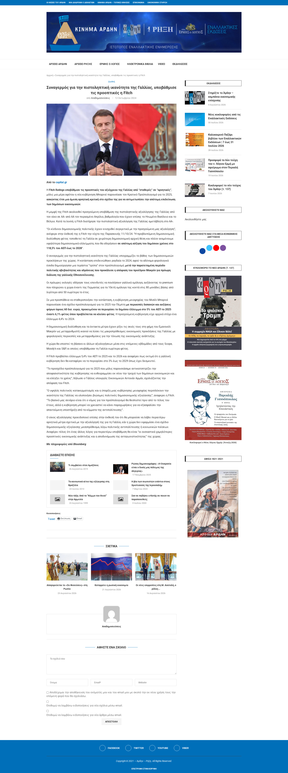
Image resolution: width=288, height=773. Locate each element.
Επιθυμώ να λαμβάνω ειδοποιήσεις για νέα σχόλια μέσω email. (84, 705)
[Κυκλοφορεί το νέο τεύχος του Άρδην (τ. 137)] (195, 190)
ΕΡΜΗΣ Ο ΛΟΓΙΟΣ (110, 64)
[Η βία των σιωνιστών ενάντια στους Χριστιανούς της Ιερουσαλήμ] (120, 485)
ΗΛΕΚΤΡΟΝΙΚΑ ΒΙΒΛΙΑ (140, 64)
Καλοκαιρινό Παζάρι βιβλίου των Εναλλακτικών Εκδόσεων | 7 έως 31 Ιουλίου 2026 (224, 140)
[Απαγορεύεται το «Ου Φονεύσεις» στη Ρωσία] (67, 566)
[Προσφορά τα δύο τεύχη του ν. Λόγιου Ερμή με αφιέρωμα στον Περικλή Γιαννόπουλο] (195, 165)
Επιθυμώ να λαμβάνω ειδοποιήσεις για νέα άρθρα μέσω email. (84, 715)
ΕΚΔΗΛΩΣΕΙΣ (180, 64)
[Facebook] (234, 2)
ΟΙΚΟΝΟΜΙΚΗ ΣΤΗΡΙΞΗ (157, 2)
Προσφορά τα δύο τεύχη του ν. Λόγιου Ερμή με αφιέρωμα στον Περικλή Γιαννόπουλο (223, 166)
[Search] (240, 64)
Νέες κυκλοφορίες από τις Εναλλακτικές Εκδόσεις (224, 116)
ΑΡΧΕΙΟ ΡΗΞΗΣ (83, 64)
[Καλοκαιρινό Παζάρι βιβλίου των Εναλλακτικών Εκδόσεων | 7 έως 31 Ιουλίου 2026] (195, 139)
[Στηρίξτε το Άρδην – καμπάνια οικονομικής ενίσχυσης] (195, 97)
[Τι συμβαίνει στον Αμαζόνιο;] (57, 467)
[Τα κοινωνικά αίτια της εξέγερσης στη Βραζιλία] (57, 485)
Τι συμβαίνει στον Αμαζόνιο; (83, 465)
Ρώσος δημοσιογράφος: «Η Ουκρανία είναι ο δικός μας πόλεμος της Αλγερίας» (151, 467)
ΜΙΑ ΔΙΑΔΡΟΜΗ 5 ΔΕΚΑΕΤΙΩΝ (81, 2)
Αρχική (49, 75)
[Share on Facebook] (108, 534)
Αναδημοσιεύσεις (100, 98)
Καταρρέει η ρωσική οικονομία (111, 585)
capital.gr (61, 182)
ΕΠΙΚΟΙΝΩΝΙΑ (138, 2)
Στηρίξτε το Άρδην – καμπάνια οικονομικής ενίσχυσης (221, 96)
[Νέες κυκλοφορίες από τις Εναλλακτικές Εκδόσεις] (195, 119)
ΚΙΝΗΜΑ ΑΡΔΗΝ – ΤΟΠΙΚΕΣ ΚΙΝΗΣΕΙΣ (114, 2)
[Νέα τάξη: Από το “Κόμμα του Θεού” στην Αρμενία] (57, 499)
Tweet (51, 518)
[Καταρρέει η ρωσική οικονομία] (111, 566)
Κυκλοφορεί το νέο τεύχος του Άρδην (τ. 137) (224, 187)
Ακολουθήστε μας (195, 219)
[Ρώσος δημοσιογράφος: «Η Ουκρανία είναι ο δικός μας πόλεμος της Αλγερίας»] (120, 469)
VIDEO (161, 64)
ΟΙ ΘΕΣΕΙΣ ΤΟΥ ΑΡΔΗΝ (56, 2)
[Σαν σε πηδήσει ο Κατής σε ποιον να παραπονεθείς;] (120, 499)
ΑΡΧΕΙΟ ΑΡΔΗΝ (58, 64)
